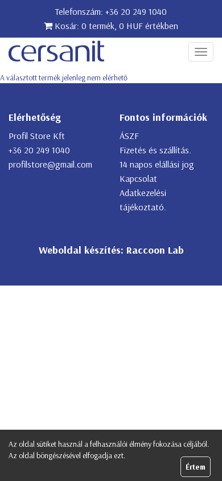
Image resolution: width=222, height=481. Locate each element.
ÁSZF (129, 135)
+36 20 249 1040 (136, 11)
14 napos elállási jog (157, 164)
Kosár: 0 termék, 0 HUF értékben (115, 25)
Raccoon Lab (155, 249)
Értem (195, 467)
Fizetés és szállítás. (155, 150)
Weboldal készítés (80, 249)
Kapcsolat (138, 178)
